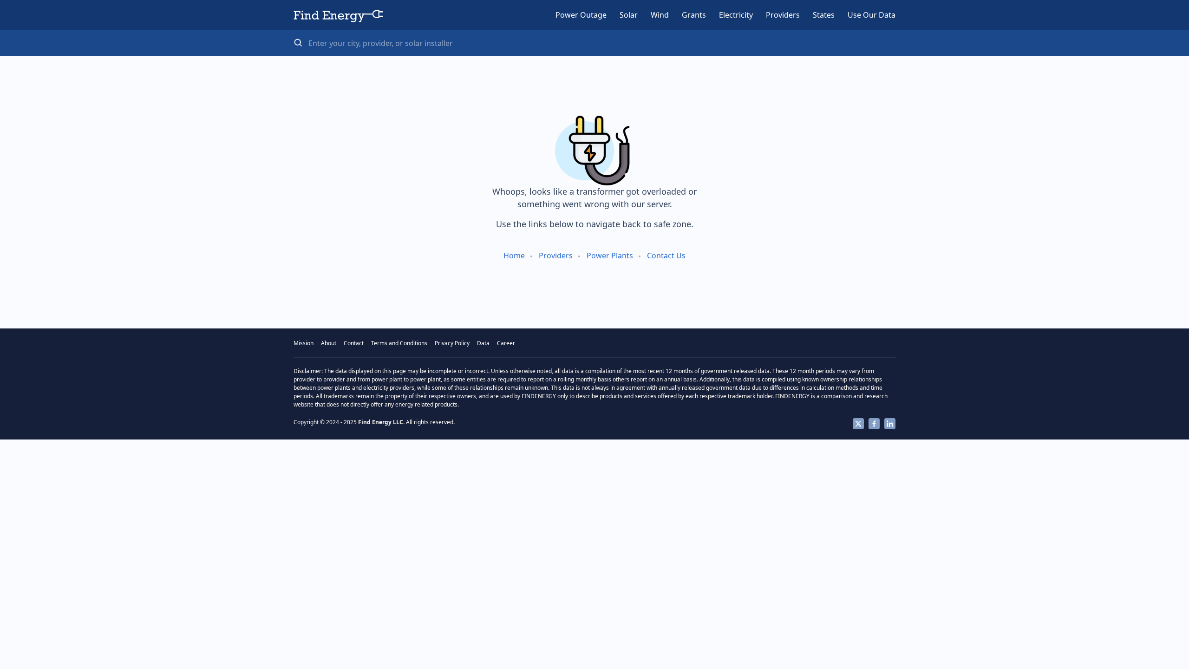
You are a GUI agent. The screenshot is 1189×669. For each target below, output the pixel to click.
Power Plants (610, 255)
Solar (629, 15)
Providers (783, 15)
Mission (304, 343)
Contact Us (666, 255)
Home (514, 255)
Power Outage (581, 15)
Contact (354, 343)
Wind (660, 15)
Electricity (736, 15)
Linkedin (889, 423)
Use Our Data (871, 15)
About (328, 343)
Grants (694, 15)
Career (506, 343)
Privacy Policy (452, 343)
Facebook (874, 423)
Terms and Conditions (399, 343)
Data (483, 343)
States (824, 15)
